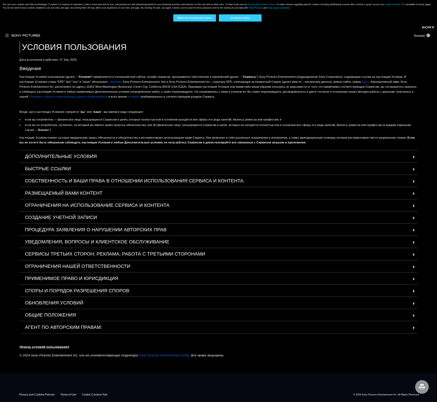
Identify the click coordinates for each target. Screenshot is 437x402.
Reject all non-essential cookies (195, 18)
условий (133, 96)
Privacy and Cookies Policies (37, 394)
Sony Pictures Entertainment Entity (164, 355)
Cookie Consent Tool (395, 4)
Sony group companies (278, 7)
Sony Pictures (256, 7)
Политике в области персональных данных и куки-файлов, (68, 96)
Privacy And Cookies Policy (261, 4)
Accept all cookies (240, 18)
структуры (115, 81)
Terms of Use (68, 394)
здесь (365, 81)
